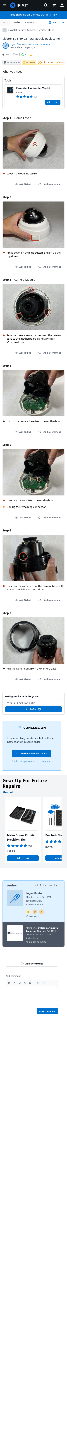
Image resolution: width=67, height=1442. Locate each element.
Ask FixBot (25, 184)
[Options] (4, 30)
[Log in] (62, 5)
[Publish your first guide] (34, 911)
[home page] (19, 5)
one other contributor (39, 44)
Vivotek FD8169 (46, 29)
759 (7, 54)
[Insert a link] (24, 983)
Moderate (30, 62)
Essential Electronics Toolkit (33, 88)
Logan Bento (16, 44)
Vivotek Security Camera (22, 29)
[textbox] (32, 996)
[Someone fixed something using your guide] (41, 911)
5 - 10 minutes (13, 62)
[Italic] (14, 983)
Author (12, 885)
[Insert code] (19, 983)
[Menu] (4, 5)
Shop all (7, 792)
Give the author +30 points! (33, 753)
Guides (16, 22)
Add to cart (53, 102)
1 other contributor (50, 885)
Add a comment (33, 694)
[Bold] (9, 983)
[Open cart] (54, 5)
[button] (46, 5)
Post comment (47, 1011)
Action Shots (47, 62)
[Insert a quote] (30, 983)
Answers (29, 22)
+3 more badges (33, 916)
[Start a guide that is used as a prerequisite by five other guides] (28, 911)
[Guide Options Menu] (63, 22)
